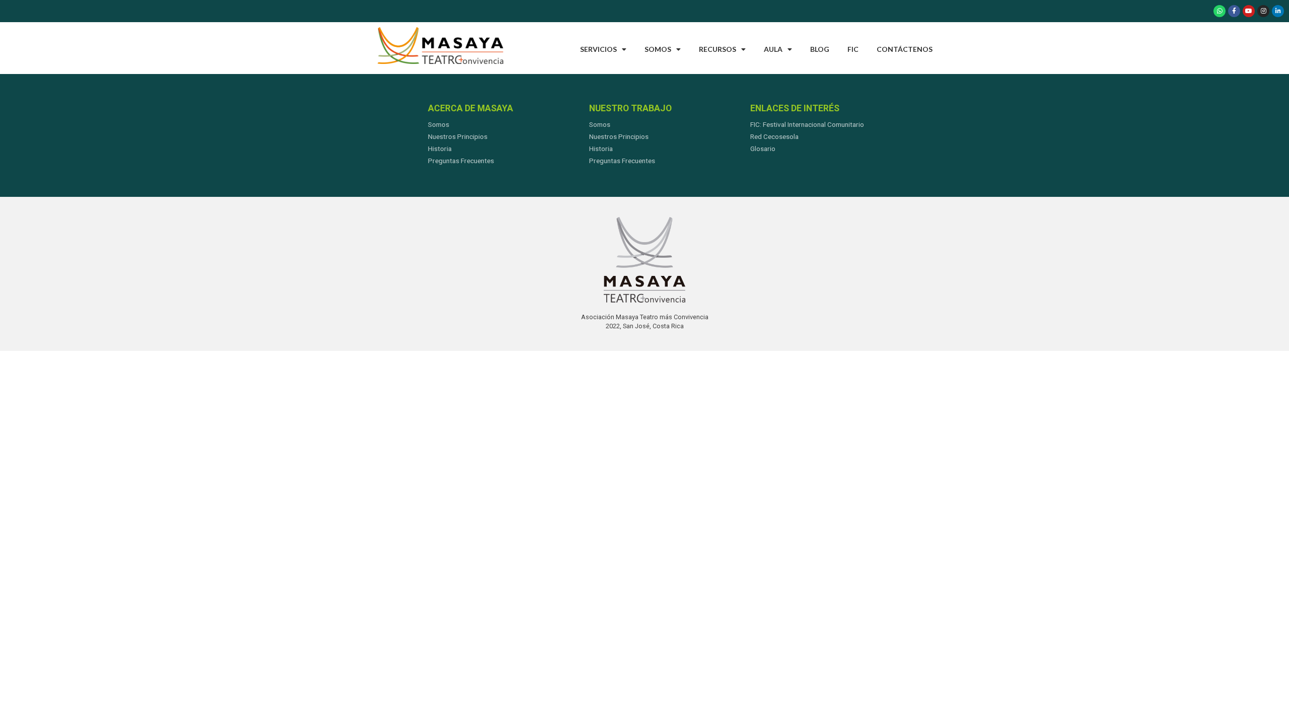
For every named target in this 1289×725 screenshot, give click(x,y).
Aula (773, 49)
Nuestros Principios (457, 136)
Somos (657, 49)
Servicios (598, 49)
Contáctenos (905, 49)
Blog (819, 49)
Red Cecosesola (774, 136)
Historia (440, 148)
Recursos (717, 49)
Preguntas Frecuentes (461, 161)
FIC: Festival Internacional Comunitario (807, 124)
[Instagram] (1263, 11)
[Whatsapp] (1219, 11)
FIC (852, 49)
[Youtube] (1249, 11)
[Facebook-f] (1234, 11)
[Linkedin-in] (1278, 11)
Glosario (762, 148)
